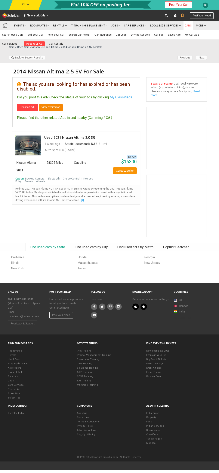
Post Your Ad (34, 43)
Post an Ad (14, 389)
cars (188, 25)
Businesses (153, 430)
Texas (82, 268)
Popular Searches (176, 247)
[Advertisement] (183, 205)
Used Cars (13, 359)
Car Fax (159, 34)
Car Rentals (56, 43)
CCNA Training (85, 376)
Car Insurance (103, 34)
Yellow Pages (154, 438)
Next (201, 57)
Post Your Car (178, 4)
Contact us (83, 417)
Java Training (84, 363)
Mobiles (150, 443)
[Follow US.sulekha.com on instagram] (118, 307)
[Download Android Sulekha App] (144, 307)
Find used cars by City (92, 247)
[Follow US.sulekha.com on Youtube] (94, 315)
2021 (19, 170)
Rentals (59, 25)
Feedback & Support (22, 323)
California (17, 257)
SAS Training (84, 380)
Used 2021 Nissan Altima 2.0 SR (69, 137)
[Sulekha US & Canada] (10, 15)
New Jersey (152, 262)
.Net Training (84, 350)
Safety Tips (14, 397)
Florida (82, 257)
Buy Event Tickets (156, 359)
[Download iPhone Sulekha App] (135, 307)
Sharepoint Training (88, 359)
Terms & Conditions (88, 421)
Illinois (15, 262)
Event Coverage (155, 363)
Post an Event (153, 376)
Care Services (134, 25)
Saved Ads (174, 34)
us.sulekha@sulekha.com (23, 316)
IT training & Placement (88, 25)
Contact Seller (125, 170)
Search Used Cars (13, 34)
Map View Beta (182, 318)
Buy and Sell (15, 372)
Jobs (114, 25)
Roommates (38, 25)
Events (19, 25)
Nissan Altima (26, 163)
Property (151, 417)
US (180, 300)
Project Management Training (94, 355)
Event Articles (153, 367)
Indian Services (155, 426)
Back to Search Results (28, 57)
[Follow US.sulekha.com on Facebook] (94, 307)
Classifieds (152, 434)
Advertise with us (86, 430)
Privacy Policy (85, 426)
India (181, 311)
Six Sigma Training (87, 367)
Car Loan (121, 34)
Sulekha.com (6, 26)
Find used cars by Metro (135, 247)
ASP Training (84, 372)
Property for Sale (17, 363)
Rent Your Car (55, 34)
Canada (183, 306)
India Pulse (152, 413)
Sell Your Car (35, 34)
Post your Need (61, 315)
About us (82, 413)
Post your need (202, 15)
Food (149, 421)
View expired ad (50, 107)
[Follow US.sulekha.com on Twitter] (102, 307)
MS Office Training (87, 385)
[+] (82, 200)
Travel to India (16, 413)
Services (13, 376)
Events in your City (156, 355)
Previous (185, 57)
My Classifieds (121, 97)
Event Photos (153, 372)
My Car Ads (192, 34)
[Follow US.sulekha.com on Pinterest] (110, 307)
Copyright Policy (86, 434)
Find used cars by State (48, 247)
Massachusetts (88, 262)
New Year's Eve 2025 (157, 350)
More (200, 25)
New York (17, 268)
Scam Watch (15, 393)
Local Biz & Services (164, 25)
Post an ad (27, 107)
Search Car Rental (79, 34)
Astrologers (14, 367)
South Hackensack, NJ (80, 144)
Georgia (149, 257)
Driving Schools (140, 34)
